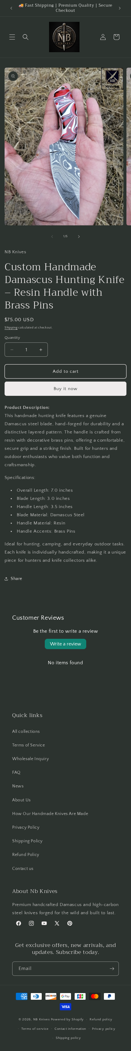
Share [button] (16, 578)
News (17, 786)
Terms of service (35, 1029)
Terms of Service (28, 745)
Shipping (11, 327)
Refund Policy (25, 854)
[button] (12, 37)
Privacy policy (103, 1029)
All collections (26, 731)
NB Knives (41, 1019)
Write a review (65, 644)
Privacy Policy (25, 827)
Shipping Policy (27, 841)
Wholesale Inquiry (30, 758)
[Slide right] (79, 236)
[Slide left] (52, 236)
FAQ (16, 772)
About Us (21, 800)
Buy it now (65, 388)
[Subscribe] (112, 969)
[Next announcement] (119, 8)
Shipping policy (68, 1038)
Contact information (70, 1029)
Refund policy (101, 1019)
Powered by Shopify (67, 1019)
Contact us (23, 868)
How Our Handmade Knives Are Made (50, 813)
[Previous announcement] (11, 8)
